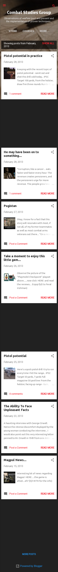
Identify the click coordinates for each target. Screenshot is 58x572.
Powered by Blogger (30, 566)
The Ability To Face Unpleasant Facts (18, 408)
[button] (52, 56)
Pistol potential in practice (23, 56)
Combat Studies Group (29, 13)
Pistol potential (15, 356)
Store (13, 31)
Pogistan (10, 206)
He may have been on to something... (21, 153)
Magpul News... (15, 460)
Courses (28, 31)
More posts (29, 554)
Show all (48, 43)
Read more (47, 93)
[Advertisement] (29, 123)
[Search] (54, 6)
